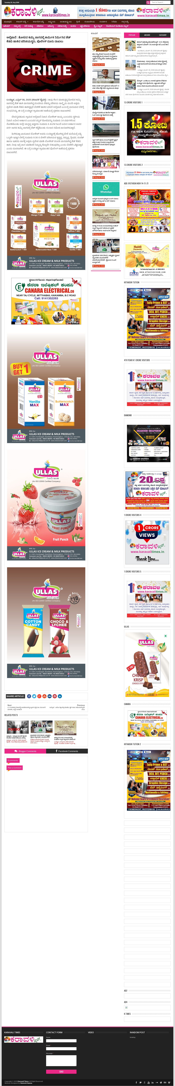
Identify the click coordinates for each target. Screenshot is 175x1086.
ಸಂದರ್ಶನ (103, 21)
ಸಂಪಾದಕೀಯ (89, 21)
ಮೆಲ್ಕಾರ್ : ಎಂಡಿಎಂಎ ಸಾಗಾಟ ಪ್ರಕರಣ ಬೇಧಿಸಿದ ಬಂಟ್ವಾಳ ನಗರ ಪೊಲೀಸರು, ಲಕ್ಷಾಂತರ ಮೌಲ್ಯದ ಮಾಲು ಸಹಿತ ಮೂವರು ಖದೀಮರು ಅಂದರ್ (152, 83)
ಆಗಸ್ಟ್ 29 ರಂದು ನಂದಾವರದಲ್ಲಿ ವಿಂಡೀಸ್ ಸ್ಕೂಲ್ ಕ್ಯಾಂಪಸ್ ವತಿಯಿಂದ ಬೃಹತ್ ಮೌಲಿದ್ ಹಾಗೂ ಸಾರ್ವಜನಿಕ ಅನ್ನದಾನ (105, 228)
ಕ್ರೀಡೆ (78, 21)
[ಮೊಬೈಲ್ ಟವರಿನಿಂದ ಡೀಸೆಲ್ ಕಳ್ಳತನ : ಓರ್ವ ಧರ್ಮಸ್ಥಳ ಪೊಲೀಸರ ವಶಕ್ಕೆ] (106, 99)
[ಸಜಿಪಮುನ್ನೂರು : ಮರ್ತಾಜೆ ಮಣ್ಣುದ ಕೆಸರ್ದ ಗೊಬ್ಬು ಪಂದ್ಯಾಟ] (106, 157)
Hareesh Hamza (26, 1083)
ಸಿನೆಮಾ (114, 21)
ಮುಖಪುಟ (8, 21)
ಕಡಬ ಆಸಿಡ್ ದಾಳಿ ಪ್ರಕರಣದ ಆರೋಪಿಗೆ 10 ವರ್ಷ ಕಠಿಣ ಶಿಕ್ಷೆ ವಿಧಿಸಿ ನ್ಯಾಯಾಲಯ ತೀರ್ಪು (105, 87)
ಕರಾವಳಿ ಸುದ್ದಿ (21, 21)
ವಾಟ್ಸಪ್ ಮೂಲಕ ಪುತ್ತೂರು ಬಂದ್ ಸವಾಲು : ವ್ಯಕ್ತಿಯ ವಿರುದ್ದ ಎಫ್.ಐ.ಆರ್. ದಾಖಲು (105, 199)
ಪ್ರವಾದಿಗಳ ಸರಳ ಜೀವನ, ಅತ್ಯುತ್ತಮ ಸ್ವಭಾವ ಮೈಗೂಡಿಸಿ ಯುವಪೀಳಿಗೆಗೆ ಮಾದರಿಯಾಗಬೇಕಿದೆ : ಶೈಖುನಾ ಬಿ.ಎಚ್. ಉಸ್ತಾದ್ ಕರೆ (105, 259)
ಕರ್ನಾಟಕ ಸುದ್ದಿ (38, 21)
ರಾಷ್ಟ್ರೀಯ (51, 21)
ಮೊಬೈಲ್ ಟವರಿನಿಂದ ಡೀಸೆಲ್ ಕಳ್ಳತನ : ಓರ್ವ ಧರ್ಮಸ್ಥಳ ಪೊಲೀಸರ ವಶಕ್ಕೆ (104, 113)
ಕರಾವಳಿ (94, 33)
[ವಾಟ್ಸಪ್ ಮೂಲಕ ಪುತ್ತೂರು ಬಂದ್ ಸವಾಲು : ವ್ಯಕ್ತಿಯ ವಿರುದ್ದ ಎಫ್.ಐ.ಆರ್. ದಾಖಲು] (106, 184)
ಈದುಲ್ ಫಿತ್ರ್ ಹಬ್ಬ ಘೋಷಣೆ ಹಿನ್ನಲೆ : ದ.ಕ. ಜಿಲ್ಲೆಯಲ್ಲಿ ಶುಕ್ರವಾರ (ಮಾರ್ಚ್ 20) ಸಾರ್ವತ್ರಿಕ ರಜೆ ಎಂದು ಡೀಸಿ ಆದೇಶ (152, 44)
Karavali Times (23, 1081)
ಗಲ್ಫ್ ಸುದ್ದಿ (124, 21)
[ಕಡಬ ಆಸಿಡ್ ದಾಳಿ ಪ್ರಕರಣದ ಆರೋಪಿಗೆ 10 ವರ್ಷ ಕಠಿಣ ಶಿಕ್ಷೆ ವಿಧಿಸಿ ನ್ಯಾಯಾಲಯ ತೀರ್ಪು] (106, 71)
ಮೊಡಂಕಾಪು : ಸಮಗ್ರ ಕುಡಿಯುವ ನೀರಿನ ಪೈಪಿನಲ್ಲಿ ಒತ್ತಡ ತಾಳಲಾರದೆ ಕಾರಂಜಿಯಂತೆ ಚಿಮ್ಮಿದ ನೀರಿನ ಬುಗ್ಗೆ (152, 64)
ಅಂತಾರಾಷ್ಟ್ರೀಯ (66, 21)
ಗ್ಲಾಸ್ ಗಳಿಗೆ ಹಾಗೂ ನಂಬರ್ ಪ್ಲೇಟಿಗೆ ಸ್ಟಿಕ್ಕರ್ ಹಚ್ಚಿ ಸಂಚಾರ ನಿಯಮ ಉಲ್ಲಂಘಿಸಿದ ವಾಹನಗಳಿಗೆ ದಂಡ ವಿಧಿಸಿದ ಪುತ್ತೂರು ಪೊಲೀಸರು (105, 143)
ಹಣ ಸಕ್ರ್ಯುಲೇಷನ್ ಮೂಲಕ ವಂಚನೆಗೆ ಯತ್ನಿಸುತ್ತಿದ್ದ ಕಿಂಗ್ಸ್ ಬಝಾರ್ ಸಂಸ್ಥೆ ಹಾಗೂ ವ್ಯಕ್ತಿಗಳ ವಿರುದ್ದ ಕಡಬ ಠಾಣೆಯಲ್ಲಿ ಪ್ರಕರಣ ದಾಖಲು (104, 57)
